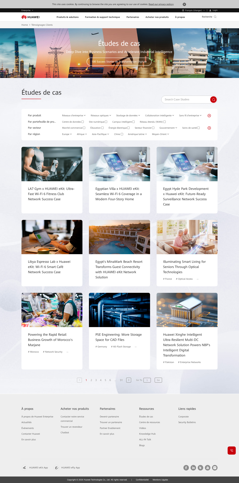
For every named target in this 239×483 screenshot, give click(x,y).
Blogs (142, 445)
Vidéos (142, 428)
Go (158, 380)
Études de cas (146, 416)
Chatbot (65, 432)
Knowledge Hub (147, 433)
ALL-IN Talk (145, 439)
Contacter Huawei (30, 433)
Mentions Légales (160, 480)
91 (121, 380)
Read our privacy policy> (161, 4)
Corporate (183, 416)
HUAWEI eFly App (70, 467)
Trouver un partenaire (111, 422)
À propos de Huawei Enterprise (37, 416)
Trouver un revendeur (71, 427)
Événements (27, 428)
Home (24, 25)
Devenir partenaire (109, 416)
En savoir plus (28, 439)
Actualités (26, 422)
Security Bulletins (187, 422)
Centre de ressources (149, 422)
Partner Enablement (110, 428)
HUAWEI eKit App (38, 467)
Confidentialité (142, 480)
